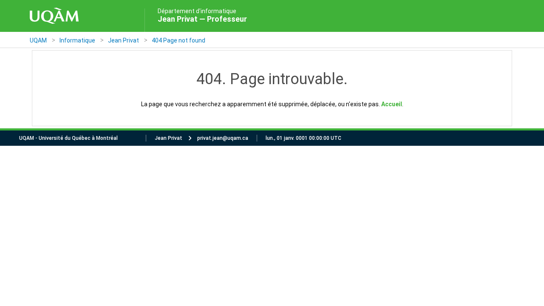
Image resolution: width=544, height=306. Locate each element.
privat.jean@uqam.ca (222, 138)
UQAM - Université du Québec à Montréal (68, 138)
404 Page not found (178, 40)
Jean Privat (123, 40)
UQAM (38, 40)
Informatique (77, 40)
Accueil (391, 104)
